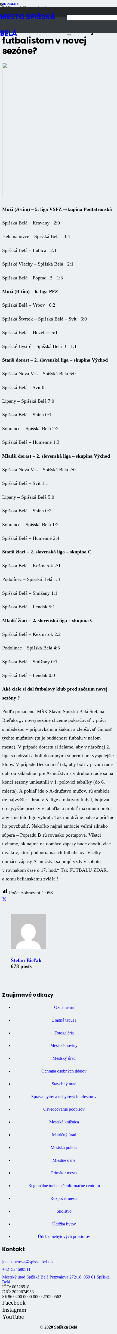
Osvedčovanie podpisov (64, 1109)
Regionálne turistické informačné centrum (64, 1185)
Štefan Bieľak (26, 960)
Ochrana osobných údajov (64, 1071)
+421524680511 (16, 1269)
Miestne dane (64, 1160)
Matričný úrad (64, 1134)
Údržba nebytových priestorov (64, 1236)
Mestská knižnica (64, 1122)
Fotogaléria (64, 1033)
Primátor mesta (64, 1172)
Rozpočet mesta (64, 1198)
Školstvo (64, 1211)
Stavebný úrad (64, 1084)
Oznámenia (64, 1007)
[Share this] (4, 899)
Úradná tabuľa (63, 1020)
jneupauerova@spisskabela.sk (28, 1261)
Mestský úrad (64, 1058)
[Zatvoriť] (69, 35)
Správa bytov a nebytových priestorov (64, 1096)
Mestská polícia (64, 1147)
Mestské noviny (64, 1045)
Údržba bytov (64, 1224)
